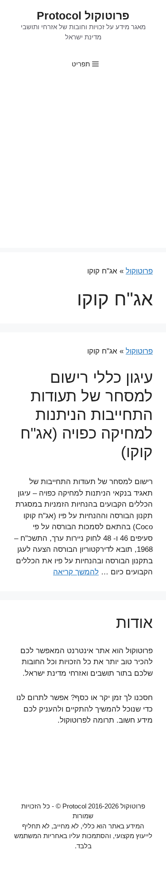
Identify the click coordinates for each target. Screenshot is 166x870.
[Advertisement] (83, 165)
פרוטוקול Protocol (83, 15)
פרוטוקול (139, 271)
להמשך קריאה (76, 572)
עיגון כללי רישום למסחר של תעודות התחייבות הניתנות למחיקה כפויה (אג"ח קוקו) (86, 414)
